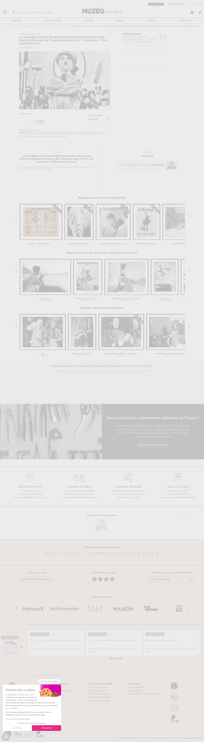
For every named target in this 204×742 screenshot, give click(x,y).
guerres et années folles (71, 167)
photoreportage (44, 169)
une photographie (41, 167)
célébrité (31, 169)
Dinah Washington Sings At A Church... (172, 355)
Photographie (53, 21)
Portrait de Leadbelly (82, 355)
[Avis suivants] (202, 643)
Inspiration (186, 21)
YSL (43, 355)
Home (11, 26)
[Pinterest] (107, 581)
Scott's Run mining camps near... (126, 300)
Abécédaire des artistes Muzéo (102, 547)
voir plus (41, 643)
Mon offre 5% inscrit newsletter (145, 694)
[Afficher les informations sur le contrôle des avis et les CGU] (21, 647)
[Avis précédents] (26, 643)
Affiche (88, 21)
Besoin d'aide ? (177, 4)
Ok (190, 580)
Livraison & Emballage (99, 697)
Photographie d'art (26, 26)
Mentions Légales (158, 738)
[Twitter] (113, 581)
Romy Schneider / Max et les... (113, 245)
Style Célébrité (47, 26)
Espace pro (156, 4)
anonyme (61, 26)
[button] (6, 737)
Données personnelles (192, 738)
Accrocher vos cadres (99, 700)
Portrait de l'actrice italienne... (79, 245)
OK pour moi (46, 728)
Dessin (120, 21)
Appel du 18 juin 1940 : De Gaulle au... (121, 355)
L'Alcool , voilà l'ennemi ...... (41, 245)
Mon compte (135, 690)
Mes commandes (137, 687)
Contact (174, 738)
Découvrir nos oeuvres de (141, 165)
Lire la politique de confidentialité (18, 719)
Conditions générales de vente (132, 738)
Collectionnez (96, 115)
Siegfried (164, 300)
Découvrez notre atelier (153, 445)
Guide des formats (97, 690)
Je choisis (17, 728)
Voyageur (45, 300)
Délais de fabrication (98, 694)
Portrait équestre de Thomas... (87, 300)
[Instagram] (101, 581)
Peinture (16, 21)
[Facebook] (95, 581)
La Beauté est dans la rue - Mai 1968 (146, 245)
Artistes (151, 21)
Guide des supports (98, 687)
